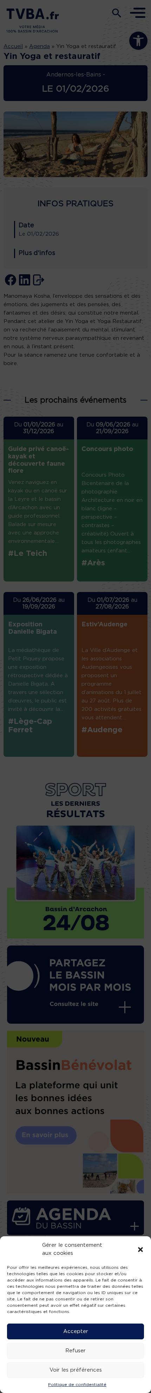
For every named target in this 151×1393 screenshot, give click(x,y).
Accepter (75, 1331)
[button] (140, 1249)
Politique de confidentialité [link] (77, 1384)
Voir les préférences (76, 1370)
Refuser (75, 1350)
